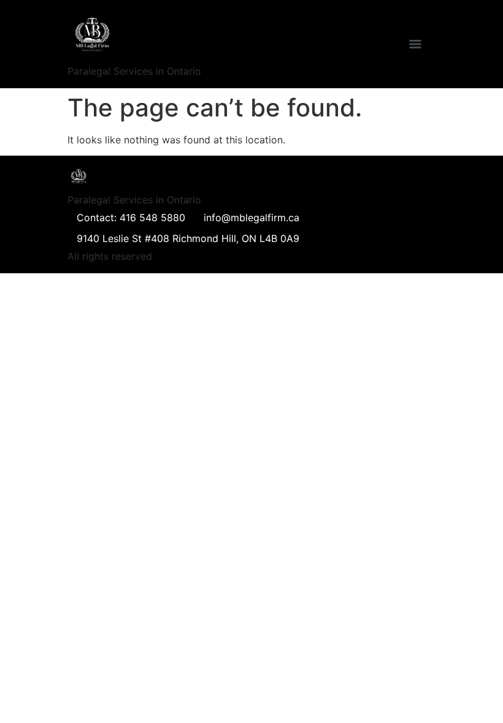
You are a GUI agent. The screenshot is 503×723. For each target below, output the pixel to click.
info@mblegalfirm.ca (251, 217)
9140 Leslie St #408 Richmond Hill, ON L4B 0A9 (188, 238)
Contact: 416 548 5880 (131, 217)
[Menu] (415, 44)
